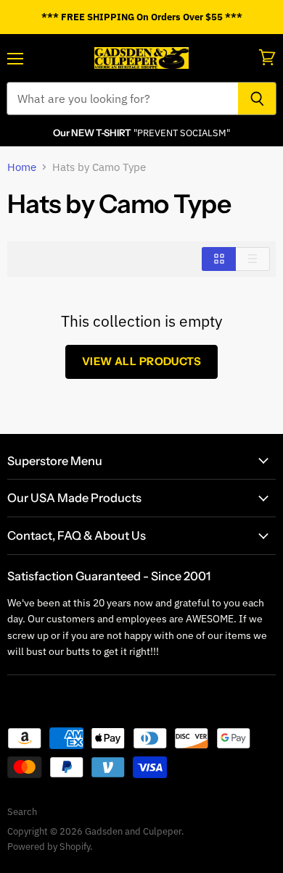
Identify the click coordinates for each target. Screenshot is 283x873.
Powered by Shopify (48, 846)
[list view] (253, 258)
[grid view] (219, 258)
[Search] (257, 98)
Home (21, 167)
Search (22, 812)
